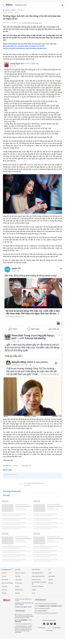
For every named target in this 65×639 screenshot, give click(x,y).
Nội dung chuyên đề (37, 586)
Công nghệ (18, 579)
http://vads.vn (43, 610)
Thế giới (4, 593)
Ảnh (49, 569)
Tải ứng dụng (41, 627)
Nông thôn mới (36, 579)
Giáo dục (4, 590)
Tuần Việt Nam (36, 569)
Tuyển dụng (49, 630)
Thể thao (4, 586)
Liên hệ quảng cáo (40, 599)
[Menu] (3, 5)
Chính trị (4, 573)
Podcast (50, 579)
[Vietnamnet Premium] (7, 570)
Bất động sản (19, 590)
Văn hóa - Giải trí (10, 10)
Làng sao (15, 465)
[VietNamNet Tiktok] (51, 624)
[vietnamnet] (9, 6)
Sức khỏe (17, 576)
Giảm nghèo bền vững (38, 576)
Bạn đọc (17, 593)
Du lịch (17, 586)
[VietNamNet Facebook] (44, 624)
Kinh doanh (5, 579)
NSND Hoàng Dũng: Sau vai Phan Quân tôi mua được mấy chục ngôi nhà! (29, 44)
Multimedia (51, 576)
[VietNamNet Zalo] (55, 624)
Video (50, 573)
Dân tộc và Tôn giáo (7, 583)
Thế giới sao (21, 10)
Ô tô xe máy (18, 583)
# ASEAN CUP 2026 (21, 5)
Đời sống (17, 569)
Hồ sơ (33, 593)
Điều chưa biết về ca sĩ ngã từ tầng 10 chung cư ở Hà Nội (24, 46)
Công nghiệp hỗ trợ (37, 573)
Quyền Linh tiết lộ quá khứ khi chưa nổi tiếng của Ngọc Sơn (25, 48)
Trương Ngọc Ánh (26, 465)
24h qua (50, 583)
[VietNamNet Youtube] (48, 624)
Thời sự (4, 576)
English (34, 590)
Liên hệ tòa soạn (20, 610)
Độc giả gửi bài (56, 627)
